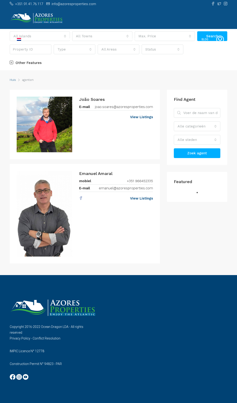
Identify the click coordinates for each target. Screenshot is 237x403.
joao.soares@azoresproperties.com (124, 107)
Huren (101, 39)
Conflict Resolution (46, 338)
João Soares (92, 99)
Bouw (116, 39)
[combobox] (197, 126)
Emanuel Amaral (95, 173)
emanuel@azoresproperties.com (126, 188)
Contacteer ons (184, 39)
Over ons (132, 39)
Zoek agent (197, 153)
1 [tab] (199, 194)
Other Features (28, 63)
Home (52, 39)
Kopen (67, 39)
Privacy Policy (20, 338)
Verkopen (84, 39)
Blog (205, 39)
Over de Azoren (155, 39)
